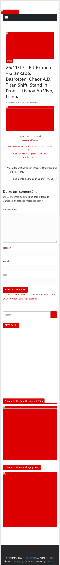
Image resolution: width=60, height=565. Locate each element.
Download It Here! (30, 157)
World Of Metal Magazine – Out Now (30, 153)
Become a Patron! (30, 140)
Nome (7, 247)
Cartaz (9, 61)
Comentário (10, 209)
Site (5, 274)
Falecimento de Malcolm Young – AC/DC (32, 178)
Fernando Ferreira (34, 102)
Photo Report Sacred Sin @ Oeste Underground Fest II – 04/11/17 (31, 170)
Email (7, 261)
